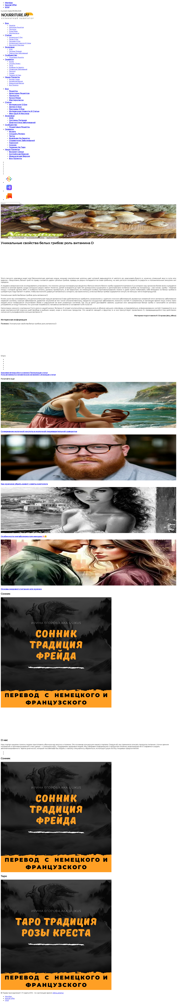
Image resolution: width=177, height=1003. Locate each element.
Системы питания (15, 51)
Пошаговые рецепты (16, 57)
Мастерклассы (14, 33)
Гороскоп (12, 71)
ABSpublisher (58, 993)
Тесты (11, 65)
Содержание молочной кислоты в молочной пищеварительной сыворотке (39, 431)
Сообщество (11, 55)
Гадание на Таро (15, 75)
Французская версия (16, 83)
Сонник (11, 73)
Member (9, 3)
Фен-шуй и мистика (16, 45)
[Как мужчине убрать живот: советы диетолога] (88, 480)
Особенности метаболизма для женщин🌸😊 (24, 536)
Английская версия (16, 81)
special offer (11, 5)
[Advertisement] (62, 261)
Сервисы (9, 59)
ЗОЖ (10, 49)
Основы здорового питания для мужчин (21, 589)
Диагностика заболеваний (18, 53)
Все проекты (13, 85)
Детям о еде (13, 39)
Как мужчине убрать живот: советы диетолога (24, 484)
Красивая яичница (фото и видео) (24, 373)
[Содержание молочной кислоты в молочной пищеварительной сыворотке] (88, 427)
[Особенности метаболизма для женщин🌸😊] (88, 532)
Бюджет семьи (14, 79)
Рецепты (12, 25)
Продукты (12, 29)
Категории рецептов (16, 27)
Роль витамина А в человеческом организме (28, 375)
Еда (7, 23)
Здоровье (10, 47)
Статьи (8, 35)
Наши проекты (12, 77)
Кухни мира (13, 31)
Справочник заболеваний (18, 69)
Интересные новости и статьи (20, 43)
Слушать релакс (14, 63)
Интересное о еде (15, 37)
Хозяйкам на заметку (16, 67)
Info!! (7, 7)
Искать (11, 62)
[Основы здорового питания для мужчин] (88, 585)
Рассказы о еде (14, 41)
